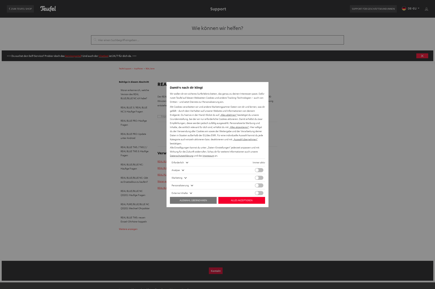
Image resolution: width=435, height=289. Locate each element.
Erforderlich (178, 162)
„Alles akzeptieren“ (239, 127)
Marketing (177, 177)
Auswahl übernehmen (193, 200)
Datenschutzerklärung (181, 155)
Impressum (208, 155)
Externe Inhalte (180, 193)
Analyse (176, 170)
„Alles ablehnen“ (228, 114)
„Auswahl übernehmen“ (245, 139)
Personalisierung (180, 185)
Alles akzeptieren (242, 200)
